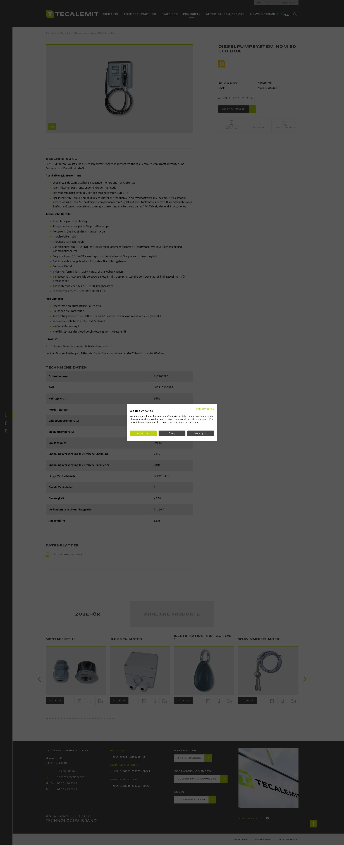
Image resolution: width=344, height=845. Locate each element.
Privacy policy (205, 408)
